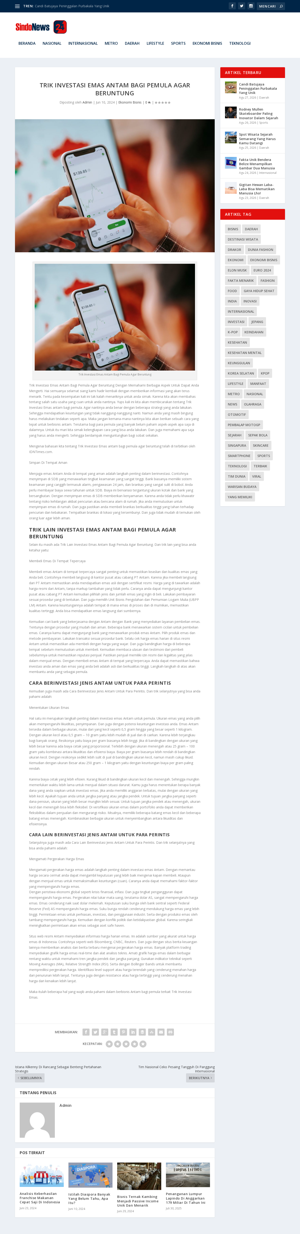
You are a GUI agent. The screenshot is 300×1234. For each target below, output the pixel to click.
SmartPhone (239, 455)
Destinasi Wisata (243, 239)
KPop (265, 373)
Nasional (52, 43)
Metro (111, 43)
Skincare (261, 445)
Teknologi (240, 43)
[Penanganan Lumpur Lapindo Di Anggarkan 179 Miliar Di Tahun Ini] (188, 1175)
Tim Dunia (236, 476)
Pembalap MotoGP (244, 425)
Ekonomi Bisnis (207, 43)
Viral (256, 476)
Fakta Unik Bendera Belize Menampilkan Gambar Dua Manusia (257, 163)
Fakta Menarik (241, 280)
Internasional (83, 43)
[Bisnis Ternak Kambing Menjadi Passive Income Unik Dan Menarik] (139, 1176)
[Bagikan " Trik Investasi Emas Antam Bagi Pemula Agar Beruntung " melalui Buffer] (142, 1032)
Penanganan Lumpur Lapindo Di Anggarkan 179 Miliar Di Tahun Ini (186, 1198)
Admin (87, 102)
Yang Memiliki (240, 497)
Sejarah (234, 435)
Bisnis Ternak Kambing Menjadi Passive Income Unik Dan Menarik (137, 1200)
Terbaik (260, 466)
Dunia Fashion (260, 249)
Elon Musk (237, 270)
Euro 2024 (262, 270)
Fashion (268, 280)
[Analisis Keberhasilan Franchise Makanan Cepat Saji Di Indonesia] (42, 1175)
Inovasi (250, 301)
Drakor (234, 249)
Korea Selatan (241, 373)
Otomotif (237, 414)
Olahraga (252, 404)
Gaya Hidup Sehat (259, 291)
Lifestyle (155, 43)
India (232, 301)
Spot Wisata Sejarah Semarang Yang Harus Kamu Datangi (257, 138)
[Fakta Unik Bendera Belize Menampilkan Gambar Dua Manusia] (231, 163)
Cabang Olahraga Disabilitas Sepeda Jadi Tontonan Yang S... (80, 6)
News (232, 404)
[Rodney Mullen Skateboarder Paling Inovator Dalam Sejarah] (231, 112)
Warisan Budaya (242, 486)
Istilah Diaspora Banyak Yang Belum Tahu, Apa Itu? (89, 1198)
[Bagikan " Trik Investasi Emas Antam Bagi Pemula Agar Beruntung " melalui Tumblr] (114, 1032)
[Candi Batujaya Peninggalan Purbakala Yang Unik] (231, 87)
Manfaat (258, 383)
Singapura (237, 445)
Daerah (132, 43)
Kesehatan (237, 342)
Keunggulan (239, 363)
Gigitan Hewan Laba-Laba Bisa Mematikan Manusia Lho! (257, 188)
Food (232, 291)
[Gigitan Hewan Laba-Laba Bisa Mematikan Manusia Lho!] (231, 188)
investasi (236, 322)
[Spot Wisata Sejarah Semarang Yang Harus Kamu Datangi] (231, 137)
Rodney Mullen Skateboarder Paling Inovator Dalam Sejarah (258, 113)
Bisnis (233, 229)
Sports (178, 43)
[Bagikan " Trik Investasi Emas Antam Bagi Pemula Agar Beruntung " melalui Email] (161, 1032)
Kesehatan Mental (245, 352)
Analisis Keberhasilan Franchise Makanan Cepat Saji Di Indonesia (40, 1197)
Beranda (27, 43)
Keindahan (253, 332)
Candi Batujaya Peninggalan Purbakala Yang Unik (258, 88)
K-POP (233, 332)
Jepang (257, 322)
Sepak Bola (257, 435)
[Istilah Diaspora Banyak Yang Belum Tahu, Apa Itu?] (90, 1175)
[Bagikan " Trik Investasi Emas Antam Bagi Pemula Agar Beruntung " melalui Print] (170, 1032)
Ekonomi (236, 260)
